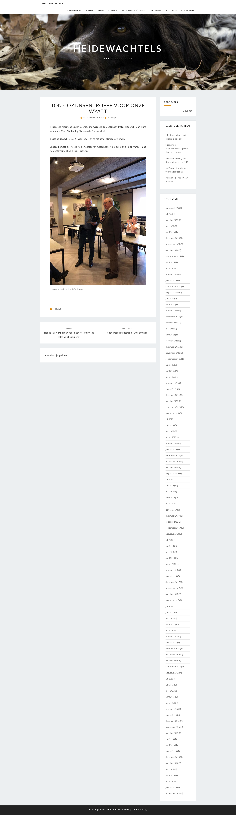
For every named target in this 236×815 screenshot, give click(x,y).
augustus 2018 (172, 533)
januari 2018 (171, 576)
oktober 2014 (172, 763)
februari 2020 (172, 443)
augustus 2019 (172, 473)
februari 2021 (172, 383)
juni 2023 (170, 298)
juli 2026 (169, 214)
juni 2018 (170, 546)
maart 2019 (171, 503)
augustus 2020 (172, 413)
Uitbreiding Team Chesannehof (80, 10)
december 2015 (173, 721)
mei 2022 (170, 328)
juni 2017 (170, 612)
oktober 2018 (172, 521)
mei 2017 (170, 618)
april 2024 (170, 262)
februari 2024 (172, 274)
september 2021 (173, 358)
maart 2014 (171, 781)
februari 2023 (172, 310)
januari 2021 (171, 389)
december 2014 (173, 757)
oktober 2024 (172, 250)
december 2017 (173, 582)
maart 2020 (171, 437)
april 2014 (170, 775)
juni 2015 (170, 739)
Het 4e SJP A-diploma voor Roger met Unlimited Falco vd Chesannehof (69, 332)
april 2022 (170, 334)
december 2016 (173, 648)
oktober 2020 (172, 401)
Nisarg (143, 809)
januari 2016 (171, 715)
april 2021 (170, 370)
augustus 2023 (172, 292)
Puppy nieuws (155, 10)
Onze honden (171, 10)
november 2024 (173, 244)
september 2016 (173, 666)
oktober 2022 (172, 322)
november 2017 (173, 588)
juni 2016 (170, 684)
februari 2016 (172, 709)
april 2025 (170, 232)
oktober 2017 (172, 594)
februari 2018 (172, 570)
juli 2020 (169, 419)
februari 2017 (172, 636)
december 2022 (173, 316)
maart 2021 (171, 376)
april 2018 (170, 558)
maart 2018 (171, 564)
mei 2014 (170, 769)
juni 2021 (170, 364)
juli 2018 (169, 540)
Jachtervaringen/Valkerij (133, 10)
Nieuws (101, 10)
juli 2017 (169, 606)
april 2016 (170, 696)
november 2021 (173, 352)
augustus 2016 (172, 672)
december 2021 (173, 346)
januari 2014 (171, 787)
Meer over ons (187, 10)
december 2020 (173, 395)
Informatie (113, 10)
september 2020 (173, 407)
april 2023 (170, 304)
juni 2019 (170, 485)
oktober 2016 (172, 660)
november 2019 (173, 461)
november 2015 (173, 727)
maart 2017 (171, 630)
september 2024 (173, 256)
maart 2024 (171, 268)
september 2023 (173, 286)
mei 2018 (170, 552)
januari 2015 (171, 751)
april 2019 (170, 497)
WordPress (123, 809)
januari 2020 (171, 449)
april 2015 (170, 745)
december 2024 (173, 238)
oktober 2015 (172, 733)
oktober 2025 (172, 220)
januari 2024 (171, 280)
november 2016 (173, 654)
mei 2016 (170, 690)
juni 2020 (170, 425)
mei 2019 (170, 491)
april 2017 (170, 624)
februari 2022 (172, 340)
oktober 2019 (172, 467)
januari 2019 (171, 509)
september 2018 (173, 527)
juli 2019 (169, 479)
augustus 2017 (172, 600)
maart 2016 (171, 702)
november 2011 (173, 793)
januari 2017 (171, 642)
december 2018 (173, 515)
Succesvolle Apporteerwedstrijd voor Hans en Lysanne (177, 148)
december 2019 (173, 455)
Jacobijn (111, 118)
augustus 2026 (172, 208)
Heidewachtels (52, 3)
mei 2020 (170, 431)
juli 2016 (169, 678)
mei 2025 (170, 226)
